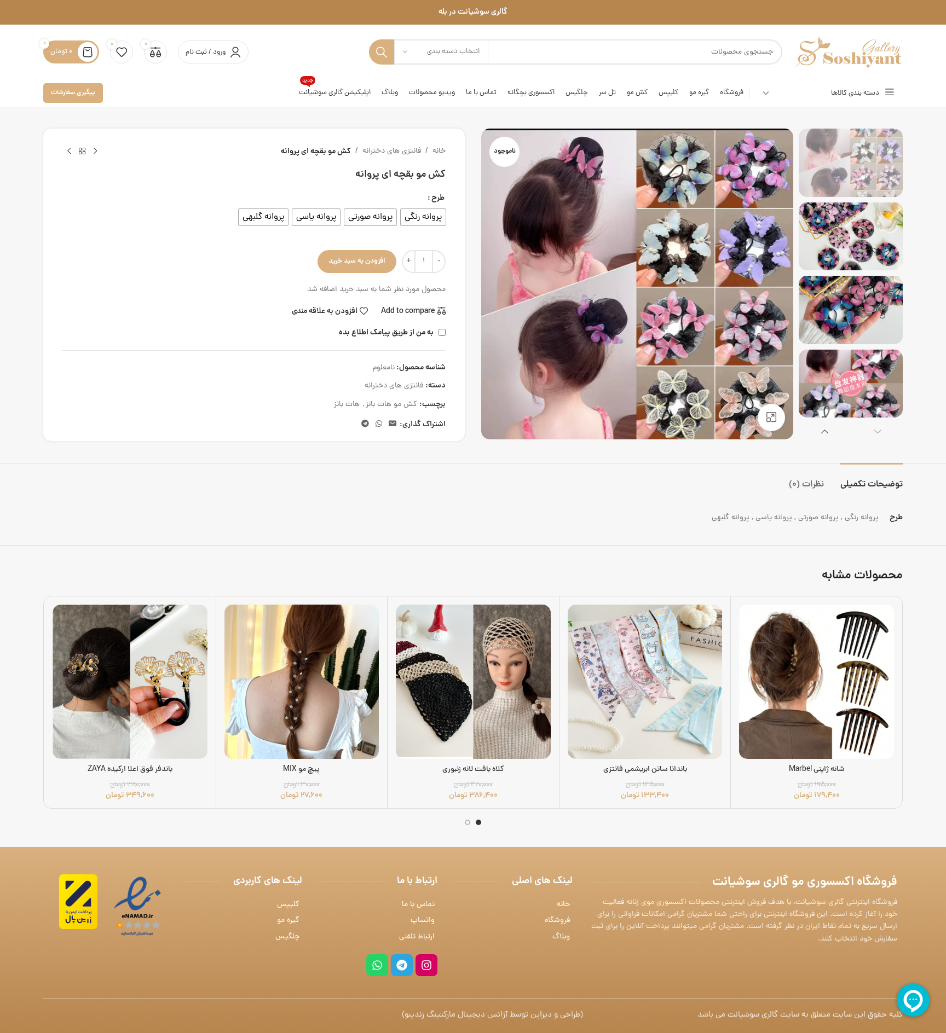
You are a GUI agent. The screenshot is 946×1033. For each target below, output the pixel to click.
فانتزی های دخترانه (391, 151)
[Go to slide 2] (467, 822)
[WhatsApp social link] (378, 424)
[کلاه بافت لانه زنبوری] (473, 682)
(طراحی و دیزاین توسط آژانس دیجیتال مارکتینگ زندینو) (492, 1015)
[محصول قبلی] (95, 151)
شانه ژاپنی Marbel (817, 769)
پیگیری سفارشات (73, 93)
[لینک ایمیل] (392, 424)
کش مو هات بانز (391, 404)
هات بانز (347, 404)
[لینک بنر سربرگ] (473, 12)
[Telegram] (402, 965)
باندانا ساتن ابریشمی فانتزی (645, 769)
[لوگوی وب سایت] (848, 53)
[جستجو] (381, 52)
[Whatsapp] (377, 965)
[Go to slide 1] (478, 822)
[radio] (423, 217)
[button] (877, 431)
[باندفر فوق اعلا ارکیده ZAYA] (130, 682)
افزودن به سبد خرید (356, 261)
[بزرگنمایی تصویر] (771, 417)
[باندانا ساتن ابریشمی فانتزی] (645, 682)
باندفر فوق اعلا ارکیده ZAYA (130, 769)
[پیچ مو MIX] (301, 682)
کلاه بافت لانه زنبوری (473, 769)
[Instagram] (426, 965)
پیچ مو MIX (301, 769)
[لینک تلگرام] (365, 424)
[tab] (871, 479)
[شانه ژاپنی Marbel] (816, 682)
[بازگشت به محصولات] (82, 151)
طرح (438, 198)
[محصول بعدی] (69, 151)
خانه (439, 151)
